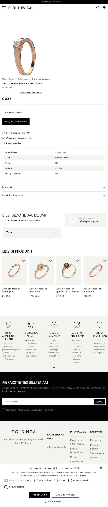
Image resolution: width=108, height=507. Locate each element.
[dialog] (54, 485)
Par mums (95, 440)
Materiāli (7, 187)
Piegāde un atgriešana (30, 220)
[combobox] (101, 467)
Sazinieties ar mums (97, 455)
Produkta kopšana (12, 195)
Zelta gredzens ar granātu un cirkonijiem (67, 290)
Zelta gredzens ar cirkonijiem (11, 290)
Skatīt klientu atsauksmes (31, 92)
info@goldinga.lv (56, 447)
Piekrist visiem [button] (39, 495)
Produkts (7, 220)
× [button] (105, 468)
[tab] (54, 187)
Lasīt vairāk (83, 475)
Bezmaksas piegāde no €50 (52, 2)
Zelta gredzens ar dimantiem (38, 290)
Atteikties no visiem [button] (65, 495)
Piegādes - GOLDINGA (77, 442)
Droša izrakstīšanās (77, 450)
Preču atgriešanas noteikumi (76, 460)
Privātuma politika (95, 446)
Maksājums (16, 220)
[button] (54, 502)
